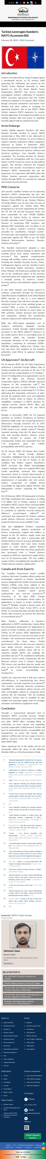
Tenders (8, 1145)
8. (4, 815)
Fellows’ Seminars (32, 1036)
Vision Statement (9, 1059)
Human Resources (9, 1042)
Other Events (30, 1042)
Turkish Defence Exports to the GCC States (22, 983)
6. (4, 803)
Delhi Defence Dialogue (34, 1079)
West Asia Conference (33, 1085)
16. (4, 885)
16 (21, 616)
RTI (15, 1145)
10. (4, 833)
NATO (14, 915)
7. (4, 807)
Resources (39, 1145)
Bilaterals (29, 1022)
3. (4, 780)
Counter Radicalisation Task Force (12, 1109)
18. (4, 898)
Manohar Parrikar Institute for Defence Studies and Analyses (23, 18)
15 (9, 604)
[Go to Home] (43, 1144)
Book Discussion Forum (34, 1026)
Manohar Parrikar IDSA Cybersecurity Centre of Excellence (10, 1115)
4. (4, 783)
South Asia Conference (33, 1082)
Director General (8, 1032)
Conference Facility (9, 1026)
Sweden (28, 915)
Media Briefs (30, 1046)
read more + (8, 963)
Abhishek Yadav (12, 950)
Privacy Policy (38, 1147)
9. (4, 825)
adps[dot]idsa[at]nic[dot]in (32, 1113)
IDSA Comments (27, 40)
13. (4, 861)
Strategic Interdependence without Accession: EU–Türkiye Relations (19, 1002)
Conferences (30, 1029)
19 (44, 683)
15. (4, 875)
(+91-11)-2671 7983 (30, 1105)
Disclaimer (19, 1147)
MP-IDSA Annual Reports (25, 1145)
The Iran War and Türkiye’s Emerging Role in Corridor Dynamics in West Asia (23, 989)
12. (4, 851)
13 (37, 513)
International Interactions (11, 1049)
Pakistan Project (8, 1104)
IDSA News (7, 1046)
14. (4, 869)
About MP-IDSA (8, 1022)
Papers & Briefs (8, 1092)
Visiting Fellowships (9, 1062)
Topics (5, 1095)
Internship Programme (10, 1052)
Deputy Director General (11, 1036)
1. (4, 759)
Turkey (21, 915)
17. (4, 890)
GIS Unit (6, 1065)
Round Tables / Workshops (34, 1039)
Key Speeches (31, 1049)
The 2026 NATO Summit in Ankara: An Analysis (20, 977)
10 (38, 384)
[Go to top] (43, 1148)
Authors (6, 1075)
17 (19, 655)
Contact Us (7, 1029)
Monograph (7, 1082)
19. (4, 906)
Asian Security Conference (34, 1075)
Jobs (5, 1056)
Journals (6, 1085)
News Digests (7, 1089)
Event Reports (31, 1032)
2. (4, 770)
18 (7, 669)
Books (5, 1079)
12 (6, 491)
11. (4, 843)
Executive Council (9, 1039)
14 (44, 593)
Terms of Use (9, 1147)
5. (4, 793)
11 (36, 429)
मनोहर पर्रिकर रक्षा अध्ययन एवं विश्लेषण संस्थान (23, 19)
